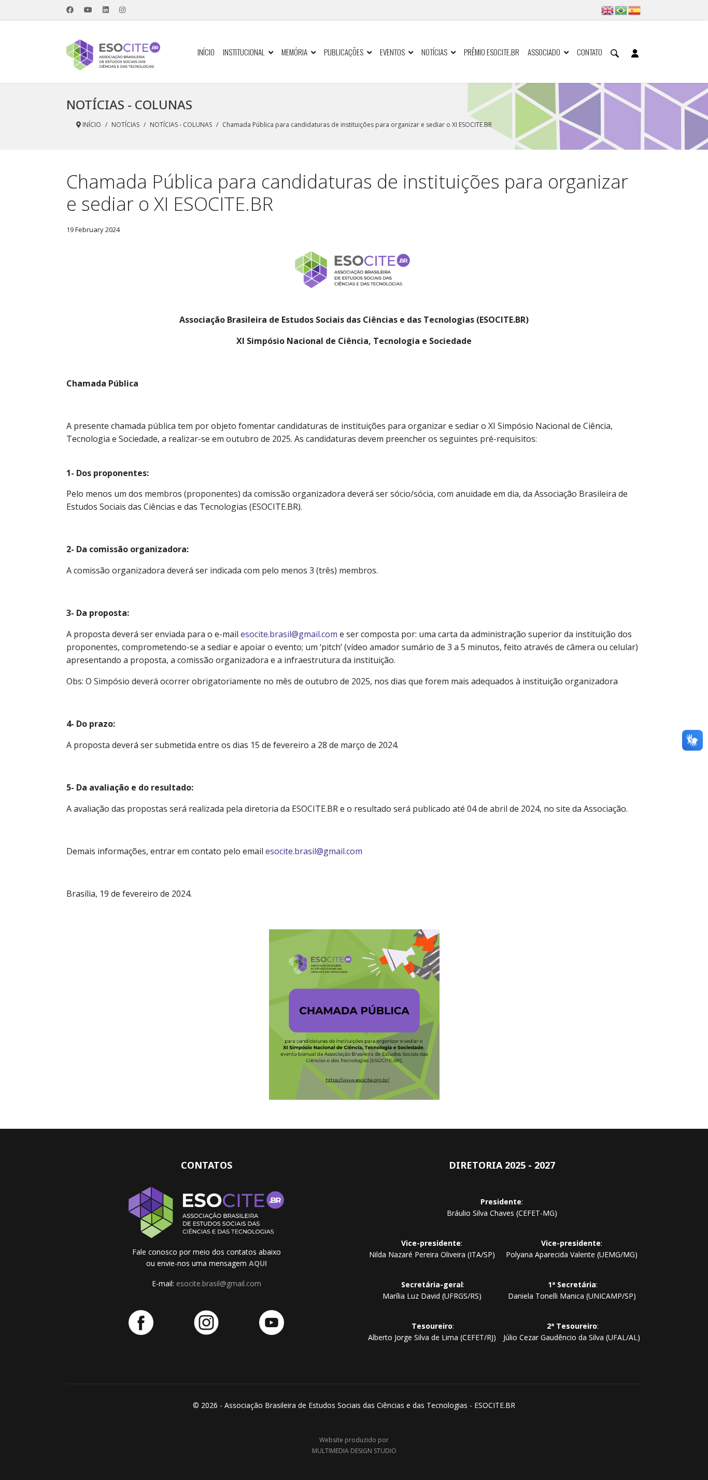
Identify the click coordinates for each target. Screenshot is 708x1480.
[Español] (635, 10)
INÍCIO (206, 52)
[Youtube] (88, 10)
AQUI (258, 1263)
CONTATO (589, 52)
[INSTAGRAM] (206, 1322)
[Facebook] (70, 10)
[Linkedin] (106, 10)
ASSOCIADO (544, 52)
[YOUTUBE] (271, 1322)
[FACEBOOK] (141, 1322)
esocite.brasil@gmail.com (288, 634)
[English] (608, 10)
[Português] (621, 10)
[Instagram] (122, 10)
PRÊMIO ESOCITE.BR (491, 52)
